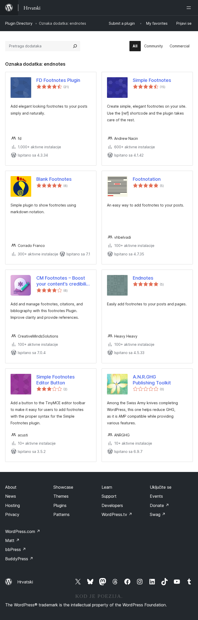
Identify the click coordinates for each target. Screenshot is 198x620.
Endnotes (143, 278)
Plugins (60, 505)
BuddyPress (19, 558)
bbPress (15, 549)
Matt (12, 540)
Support (109, 496)
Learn (107, 487)
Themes (61, 496)
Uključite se (160, 487)
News (10, 496)
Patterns (61, 514)
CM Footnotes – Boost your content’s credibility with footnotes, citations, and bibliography (63, 281)
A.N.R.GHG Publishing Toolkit (152, 379)
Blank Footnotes (54, 179)
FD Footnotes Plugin (58, 80)
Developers (112, 505)
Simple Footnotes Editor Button (55, 379)
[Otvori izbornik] (190, 7)
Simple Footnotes (152, 80)
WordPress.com (22, 531)
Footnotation (147, 179)
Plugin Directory (18, 23)
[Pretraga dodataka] (75, 46)
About (10, 487)
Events (156, 496)
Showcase (63, 487)
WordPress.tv (117, 514)
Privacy (12, 514)
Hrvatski (25, 581)
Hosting (12, 505)
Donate (159, 505)
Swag (158, 514)
